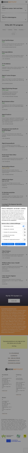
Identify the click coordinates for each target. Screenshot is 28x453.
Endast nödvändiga (8, 244)
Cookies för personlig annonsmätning (8, 236)
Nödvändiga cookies (9, 226)
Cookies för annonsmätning (10, 232)
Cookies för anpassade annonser (12, 239)
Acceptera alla (20, 244)
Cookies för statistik (9, 229)
